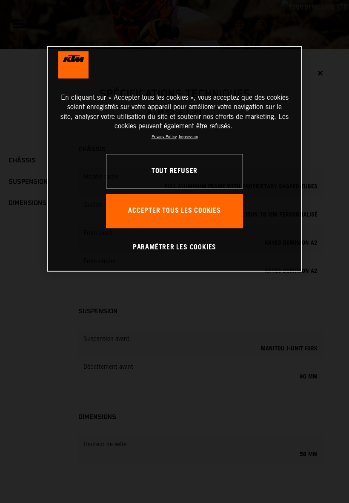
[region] (174, 159)
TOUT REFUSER (174, 171)
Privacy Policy (164, 136)
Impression (188, 136)
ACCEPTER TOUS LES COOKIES (174, 210)
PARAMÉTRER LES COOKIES (174, 247)
